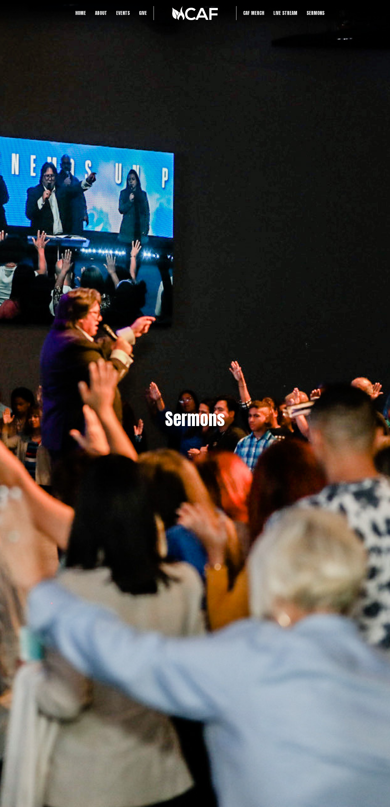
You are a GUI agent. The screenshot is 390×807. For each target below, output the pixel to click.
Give (143, 12)
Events (123, 12)
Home (80, 12)
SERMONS (315, 12)
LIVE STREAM (285, 12)
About (101, 12)
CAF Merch (253, 12)
